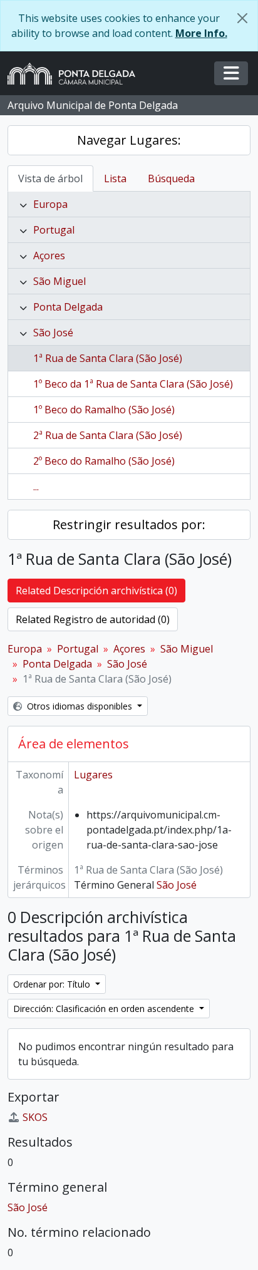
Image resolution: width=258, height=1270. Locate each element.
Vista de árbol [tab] (50, 178)
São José (53, 332)
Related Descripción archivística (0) (96, 590)
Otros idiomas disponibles (79, 706)
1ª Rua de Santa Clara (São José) (107, 358)
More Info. (201, 33)
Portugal (54, 230)
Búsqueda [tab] (171, 178)
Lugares (93, 775)
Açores (49, 255)
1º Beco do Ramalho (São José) (104, 409)
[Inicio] (76, 74)
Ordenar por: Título (53, 984)
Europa (50, 204)
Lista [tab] (115, 178)
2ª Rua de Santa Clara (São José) (107, 435)
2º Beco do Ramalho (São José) (104, 461)
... (36, 486)
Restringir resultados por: (129, 524)
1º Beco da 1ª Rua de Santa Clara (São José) (133, 384)
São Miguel (59, 281)
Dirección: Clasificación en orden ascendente (105, 1008)
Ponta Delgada (68, 307)
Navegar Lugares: (129, 140)
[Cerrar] (242, 18)
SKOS (35, 1117)
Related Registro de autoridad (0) (93, 619)
